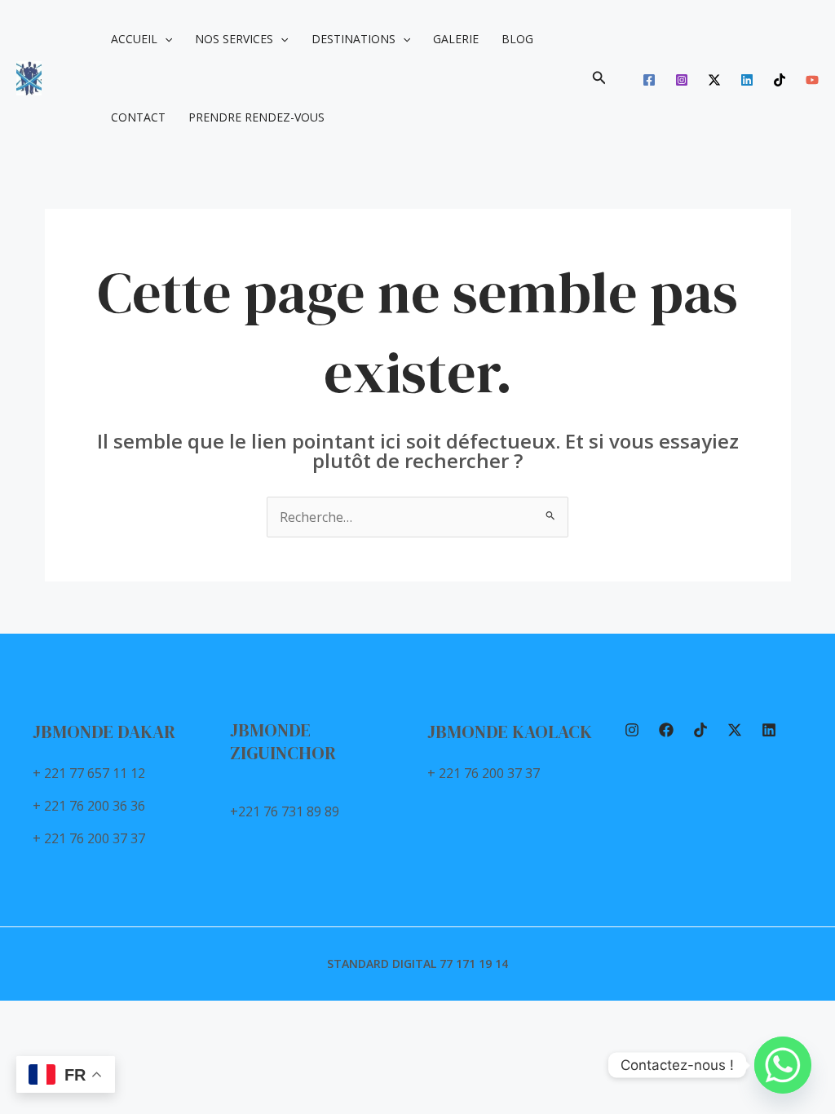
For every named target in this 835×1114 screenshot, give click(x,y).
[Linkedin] (746, 79)
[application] (164, 39)
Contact (138, 117)
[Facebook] (649, 79)
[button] (599, 78)
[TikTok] (779, 79)
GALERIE (456, 38)
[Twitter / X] (714, 79)
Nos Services (234, 38)
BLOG (517, 38)
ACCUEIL (134, 38)
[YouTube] (812, 79)
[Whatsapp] (782, 1065)
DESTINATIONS (353, 38)
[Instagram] (681, 79)
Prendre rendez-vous (256, 117)
